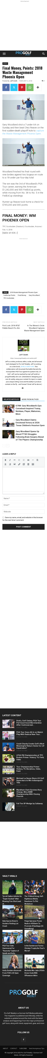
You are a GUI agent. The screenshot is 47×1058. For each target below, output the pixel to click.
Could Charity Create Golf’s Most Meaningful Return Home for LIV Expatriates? (30, 746)
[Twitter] (14, 87)
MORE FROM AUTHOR (30, 399)
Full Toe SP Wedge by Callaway (29, 803)
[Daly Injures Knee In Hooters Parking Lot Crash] (12, 912)
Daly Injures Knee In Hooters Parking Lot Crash (10, 923)
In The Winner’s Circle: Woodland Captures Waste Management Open (34, 328)
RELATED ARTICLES (11, 399)
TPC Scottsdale (8, 298)
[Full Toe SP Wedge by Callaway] (8, 806)
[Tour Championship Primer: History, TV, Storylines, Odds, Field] (8, 770)
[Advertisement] (23, 26)
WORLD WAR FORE (27, 366)
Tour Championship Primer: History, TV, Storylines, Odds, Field (28, 769)
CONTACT (13, 1048)
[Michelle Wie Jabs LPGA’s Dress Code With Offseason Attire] (34, 961)
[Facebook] (6, 87)
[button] (4, 54)
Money (5, 63)
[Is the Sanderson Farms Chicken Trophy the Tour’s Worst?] (34, 937)
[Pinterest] (22, 87)
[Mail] (24, 388)
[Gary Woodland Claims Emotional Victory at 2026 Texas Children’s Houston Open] (8, 423)
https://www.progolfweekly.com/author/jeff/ (23, 358)
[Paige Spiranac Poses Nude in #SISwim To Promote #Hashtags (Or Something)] (34, 912)
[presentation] (5, 460)
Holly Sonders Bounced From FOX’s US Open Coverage (11, 972)
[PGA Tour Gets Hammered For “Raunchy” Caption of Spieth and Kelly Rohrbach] (12, 937)
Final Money (22, 295)
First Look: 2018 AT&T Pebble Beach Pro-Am (11, 326)
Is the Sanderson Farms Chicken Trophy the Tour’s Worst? (34, 948)
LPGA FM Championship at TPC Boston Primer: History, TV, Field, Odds (30, 757)
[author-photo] (23, 351)
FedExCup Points (9, 295)
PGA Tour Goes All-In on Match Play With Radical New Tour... (29, 733)
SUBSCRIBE (23, 1048)
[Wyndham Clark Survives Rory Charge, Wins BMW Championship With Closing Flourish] (8, 793)
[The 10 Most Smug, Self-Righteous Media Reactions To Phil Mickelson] (34, 887)
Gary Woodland (34, 295)
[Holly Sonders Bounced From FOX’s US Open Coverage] (12, 961)
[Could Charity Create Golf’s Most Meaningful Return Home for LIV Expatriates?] (8, 747)
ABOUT (5, 1048)
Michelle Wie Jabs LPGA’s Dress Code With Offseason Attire (34, 972)
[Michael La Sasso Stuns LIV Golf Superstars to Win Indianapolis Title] (8, 781)
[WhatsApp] (30, 87)
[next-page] (7, 445)
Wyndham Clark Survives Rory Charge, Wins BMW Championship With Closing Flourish (29, 793)
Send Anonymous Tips (36, 1048)
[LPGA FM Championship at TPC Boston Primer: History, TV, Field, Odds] (8, 758)
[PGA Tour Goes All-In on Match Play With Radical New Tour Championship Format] (8, 735)
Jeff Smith (13, 81)
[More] (38, 87)
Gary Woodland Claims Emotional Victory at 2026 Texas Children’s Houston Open (30, 423)
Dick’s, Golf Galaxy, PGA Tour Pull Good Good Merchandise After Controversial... (29, 723)
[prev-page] (3, 445)
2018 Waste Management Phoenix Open (24, 292)
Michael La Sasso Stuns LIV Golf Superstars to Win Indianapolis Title (30, 780)
